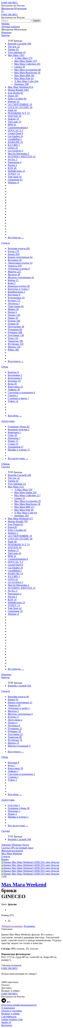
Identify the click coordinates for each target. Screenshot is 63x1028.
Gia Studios (15, 136)
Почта (25, 844)
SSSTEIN (14, 116)
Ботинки (14, 381)
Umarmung (15, 179)
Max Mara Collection (27, 64)
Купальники (16, 297)
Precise (12, 165)
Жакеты (14, 271)
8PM (12, 124)
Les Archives (15, 150)
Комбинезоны (16, 291)
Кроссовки (15, 386)
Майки (13, 309)
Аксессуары (8, 421)
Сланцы (13, 777)
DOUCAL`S (15, 130)
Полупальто (16, 326)
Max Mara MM (24, 75)
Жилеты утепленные (21, 277)
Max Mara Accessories (27, 69)
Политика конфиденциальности (19, 1005)
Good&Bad (15, 139)
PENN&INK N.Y (19, 113)
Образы (5, 463)
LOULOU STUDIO (20, 107)
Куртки (14, 300)
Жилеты (14, 274)
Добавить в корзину (12, 926)
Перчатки (14, 438)
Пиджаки (14, 725)
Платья (14, 320)
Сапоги (13, 395)
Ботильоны (15, 378)
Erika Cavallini (17, 98)
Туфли (13, 401)
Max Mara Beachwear (27, 72)
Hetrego (13, 101)
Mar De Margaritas (18, 153)
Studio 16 (6, 1022)
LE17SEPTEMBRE (20, 104)
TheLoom (14, 121)
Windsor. (13, 182)
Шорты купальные (19, 745)
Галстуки (14, 805)
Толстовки (16, 335)
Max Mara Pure (23, 78)
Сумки (13, 444)
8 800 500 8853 (9, 2)
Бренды (5, 35)
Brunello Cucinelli (19, 43)
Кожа (12, 283)
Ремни (13, 441)
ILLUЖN (14, 145)
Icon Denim (15, 92)
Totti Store (15, 176)
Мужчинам (20, 8)
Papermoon (14, 162)
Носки (12, 312)
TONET (14, 173)
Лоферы (14, 389)
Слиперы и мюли (18, 398)
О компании (8, 1007)
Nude (12, 110)
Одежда (5, 243)
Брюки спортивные (20, 257)
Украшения (15, 446)
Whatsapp (16, 844)
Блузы (13, 251)
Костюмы (14, 294)
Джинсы (15, 265)
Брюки (14, 254)
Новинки (6, 32)
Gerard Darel (15, 133)
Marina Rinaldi (18, 90)
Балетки (13, 372)
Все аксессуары (18, 458)
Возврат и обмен (10, 1013)
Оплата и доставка (11, 1010)
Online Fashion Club (12, 1019)
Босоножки (15, 375)
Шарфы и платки (19, 449)
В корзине (29, 926)
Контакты (6, 1025)
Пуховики (15, 329)
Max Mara (16, 55)
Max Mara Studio (25, 61)
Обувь (4, 366)
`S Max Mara (23, 58)
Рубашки (15, 332)
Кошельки (14, 432)
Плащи (13, 323)
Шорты (14, 346)
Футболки (15, 344)
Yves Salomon (17, 52)
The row (14, 46)
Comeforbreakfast (18, 127)
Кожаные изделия (18, 429)
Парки (13, 318)
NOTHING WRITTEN (22, 156)
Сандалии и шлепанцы (21, 392)
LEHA (13, 147)
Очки (12, 435)
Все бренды (16, 237)
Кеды (12, 383)
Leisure (19, 66)
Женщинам (7, 8)
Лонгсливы (16, 306)
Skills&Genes (16, 171)
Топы (13, 338)
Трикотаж (15, 341)
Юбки (13, 349)
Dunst (13, 95)
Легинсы (14, 303)
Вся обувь (15, 415)
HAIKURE (15, 142)
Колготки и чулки (18, 289)
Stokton (13, 119)
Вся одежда (16, 361)
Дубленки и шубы (19, 268)
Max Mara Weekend (20, 87)
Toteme (13, 49)
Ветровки (15, 260)
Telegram (6, 844)
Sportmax (21, 84)
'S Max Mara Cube (26, 81)
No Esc (12, 159)
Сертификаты (8, 1016)
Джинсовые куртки (20, 263)
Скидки (5, 466)
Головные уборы (18, 426)
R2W (12, 168)
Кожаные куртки (19, 286)
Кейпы (13, 280)
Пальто (14, 315)
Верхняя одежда (19, 248)
